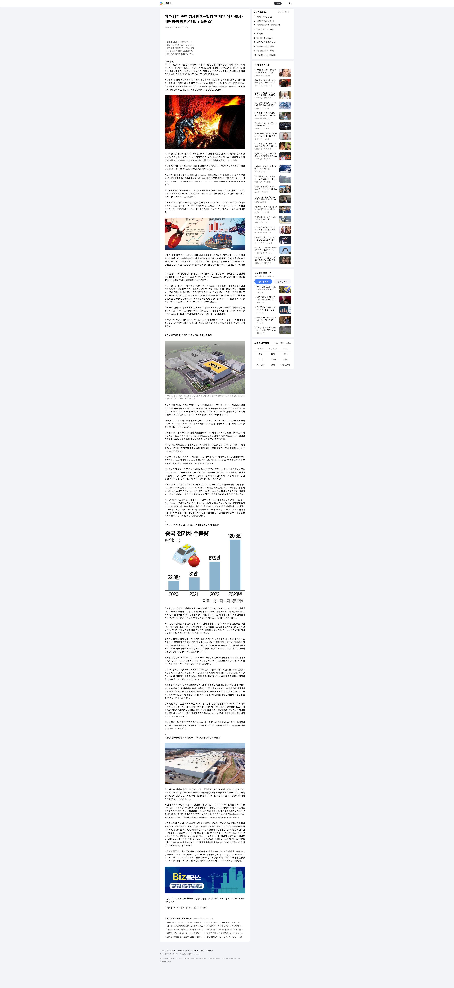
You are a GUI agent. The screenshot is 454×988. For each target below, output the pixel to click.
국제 (285, 354)
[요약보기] (223, 34)
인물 (285, 359)
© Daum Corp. (165, 962)
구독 (278, 3)
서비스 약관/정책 (206, 950)
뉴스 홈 (261, 348)
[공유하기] (285, 3)
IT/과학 (273, 359)
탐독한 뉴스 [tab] (282, 281)
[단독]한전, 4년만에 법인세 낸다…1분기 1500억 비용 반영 (225, 926)
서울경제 (168, 3)
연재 (273, 365)
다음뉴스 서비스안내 (167, 950)
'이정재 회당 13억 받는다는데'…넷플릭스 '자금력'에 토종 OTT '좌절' (185, 933)
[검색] (291, 3)
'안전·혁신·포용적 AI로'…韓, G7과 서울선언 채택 (185, 922)
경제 (260, 354)
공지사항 (195, 950)
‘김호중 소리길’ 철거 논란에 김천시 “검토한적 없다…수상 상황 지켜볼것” (185, 936)
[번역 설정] (233, 34)
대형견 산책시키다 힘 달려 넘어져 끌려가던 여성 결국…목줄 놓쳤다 (225, 933)
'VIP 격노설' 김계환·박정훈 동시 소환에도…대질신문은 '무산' (185, 926)
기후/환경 (273, 348)
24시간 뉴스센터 (183, 950)
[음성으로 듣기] (228, 34)
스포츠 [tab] (288, 343)
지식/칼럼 (260, 365)
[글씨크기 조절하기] (238, 34)
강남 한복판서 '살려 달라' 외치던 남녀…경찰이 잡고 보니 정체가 (225, 936)
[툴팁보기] (291, 12)
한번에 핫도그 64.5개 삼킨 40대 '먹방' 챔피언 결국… (225, 929)
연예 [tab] (281, 343)
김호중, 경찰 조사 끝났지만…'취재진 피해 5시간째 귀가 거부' (225, 922)
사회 (285, 348)
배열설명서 (285, 365)
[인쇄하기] (242, 34)
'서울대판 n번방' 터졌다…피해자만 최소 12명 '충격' (185, 929)
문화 (260, 359)
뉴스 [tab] (276, 343)
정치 (273, 354)
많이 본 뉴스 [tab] (263, 281)
